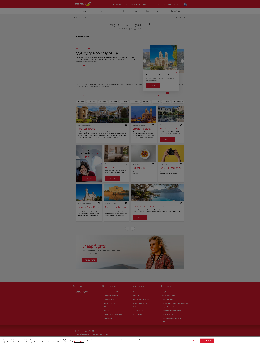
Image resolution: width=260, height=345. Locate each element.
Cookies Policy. (79, 342)
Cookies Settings (191, 341)
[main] (130, 341)
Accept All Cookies (207, 341)
